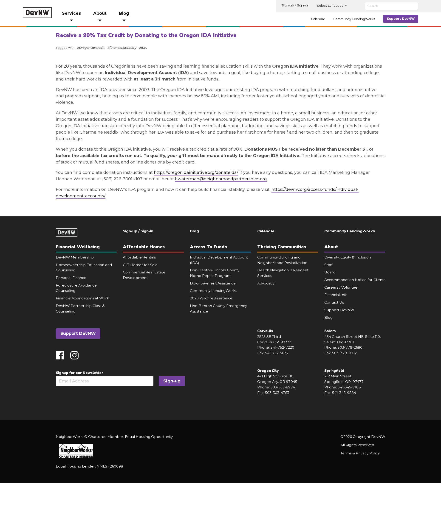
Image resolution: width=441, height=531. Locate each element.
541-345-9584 (344, 392)
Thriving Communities (281, 247)
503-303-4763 (277, 392)
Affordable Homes (144, 247)
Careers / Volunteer (341, 287)
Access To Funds (208, 247)
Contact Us (334, 302)
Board (329, 272)
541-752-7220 (282, 347)
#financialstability (121, 47)
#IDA (143, 47)
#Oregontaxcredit (91, 47)
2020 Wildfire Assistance (211, 298)
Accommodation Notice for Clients (354, 280)
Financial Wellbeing (78, 247)
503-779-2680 (350, 347)
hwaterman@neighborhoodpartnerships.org (221, 178)
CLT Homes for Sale (140, 265)
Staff (328, 265)
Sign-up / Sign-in (295, 5)
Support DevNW (401, 18)
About (331, 247)
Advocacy (265, 283)
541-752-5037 (277, 353)
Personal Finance (71, 278)
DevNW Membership (75, 257)
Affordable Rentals (139, 257)
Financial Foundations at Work (82, 298)
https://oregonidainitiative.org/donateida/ (196, 172)
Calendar (318, 19)
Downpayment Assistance (213, 283)
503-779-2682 (344, 353)
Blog (194, 231)
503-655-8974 (283, 387)
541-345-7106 (349, 387)
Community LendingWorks (354, 19)
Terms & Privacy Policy (360, 453)
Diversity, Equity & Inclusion (347, 257)
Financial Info (336, 295)
